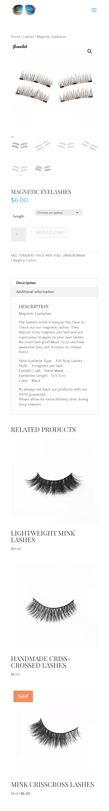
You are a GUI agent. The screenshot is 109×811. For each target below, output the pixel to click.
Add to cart (50, 232)
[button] (89, 51)
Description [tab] (26, 283)
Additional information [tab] (35, 292)
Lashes (28, 37)
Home (15, 37)
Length (18, 216)
